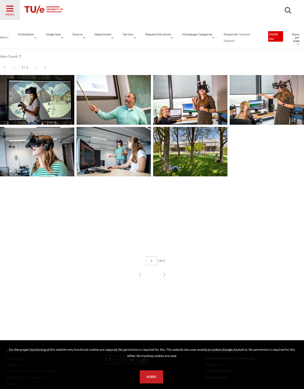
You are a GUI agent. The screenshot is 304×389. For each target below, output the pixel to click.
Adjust (229, 41)
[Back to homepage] (75, 10)
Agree (151, 377)
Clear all (273, 36)
